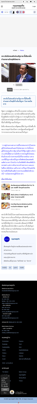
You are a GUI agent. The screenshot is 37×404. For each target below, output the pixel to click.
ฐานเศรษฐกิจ (5, 384)
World (4, 350)
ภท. (10, 267)
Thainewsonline (6, 381)
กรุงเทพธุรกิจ (22, 375)
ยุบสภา (15, 267)
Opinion (21, 356)
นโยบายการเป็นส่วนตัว (25, 359)
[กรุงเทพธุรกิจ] (18, 6)
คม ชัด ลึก (5, 375)
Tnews (21, 381)
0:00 (5, 12)
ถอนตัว (22, 267)
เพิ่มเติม (6, 386)
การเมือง (4, 267)
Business (4, 344)
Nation (4, 378)
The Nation (5, 372)
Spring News (22, 378)
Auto (20, 347)
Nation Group (22, 372)
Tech (20, 344)
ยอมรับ (5, 389)
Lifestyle (21, 353)
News (3, 356)
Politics (22, 50)
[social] (23, 2)
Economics (5, 341)
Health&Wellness (23, 350)
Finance (21, 341)
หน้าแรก (15, 50)
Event (4, 359)
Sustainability (6, 347)
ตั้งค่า (5, 393)
